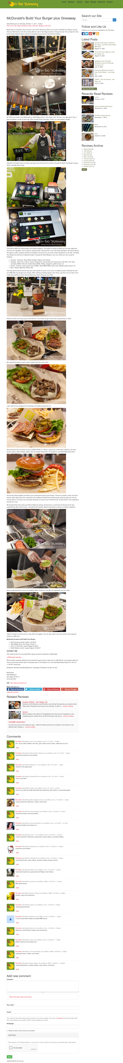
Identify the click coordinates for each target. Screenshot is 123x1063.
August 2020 (87, 149)
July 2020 (86, 151)
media (30, 26)
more (84, 169)
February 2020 (88, 159)
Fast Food (47, 26)
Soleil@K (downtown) (17, 722)
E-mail (9, 1012)
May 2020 (87, 155)
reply (17, 748)
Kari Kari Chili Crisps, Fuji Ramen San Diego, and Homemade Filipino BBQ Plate (105, 45)
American (35, 26)
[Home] (23, 4)
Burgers (41, 26)
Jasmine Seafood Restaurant (103, 106)
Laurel (96, 97)
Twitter (86, 33)
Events (80, 2)
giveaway (24, 26)
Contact (110, 2)
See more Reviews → (89, 89)
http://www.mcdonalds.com (18, 683)
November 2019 (88, 164)
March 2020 (87, 157)
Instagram (93, 33)
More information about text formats (20, 997)
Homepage (10, 1023)
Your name (11, 1005)
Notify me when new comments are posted (22, 1031)
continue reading (68, 706)
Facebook (93, 30)
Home (64, 2)
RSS (109, 30)
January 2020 (88, 161)
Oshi (96, 134)
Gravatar (59, 1018)
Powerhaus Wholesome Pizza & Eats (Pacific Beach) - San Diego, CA (105, 72)
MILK (96, 125)
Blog (87, 2)
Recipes (93, 2)
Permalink (18, 741)
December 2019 (88, 162)
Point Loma (10, 26)
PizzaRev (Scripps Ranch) (103, 115)
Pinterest (90, 33)
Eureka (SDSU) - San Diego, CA (35, 702)
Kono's (25, 712)
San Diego (17, 26)
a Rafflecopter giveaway (14, 657)
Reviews (71, 2)
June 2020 (87, 153)
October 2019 (88, 166)
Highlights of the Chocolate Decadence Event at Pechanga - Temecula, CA (104, 63)
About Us (101, 2)
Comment (10, 979)
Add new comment (13, 692)
